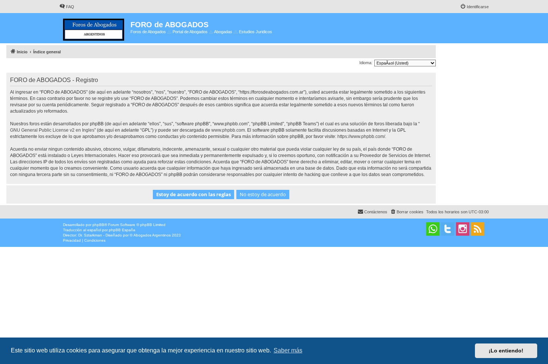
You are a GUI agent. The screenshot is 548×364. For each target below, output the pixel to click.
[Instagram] (462, 229)
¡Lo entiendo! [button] (506, 351)
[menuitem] (66, 6)
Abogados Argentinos (152, 235)
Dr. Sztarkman (90, 235)
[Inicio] (94, 28)
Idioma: (365, 62)
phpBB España (122, 230)
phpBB (98, 225)
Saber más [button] (288, 350)
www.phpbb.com (228, 130)
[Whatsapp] (433, 229)
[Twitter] (447, 229)
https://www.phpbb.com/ (361, 136)
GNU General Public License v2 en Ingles (52, 130)
